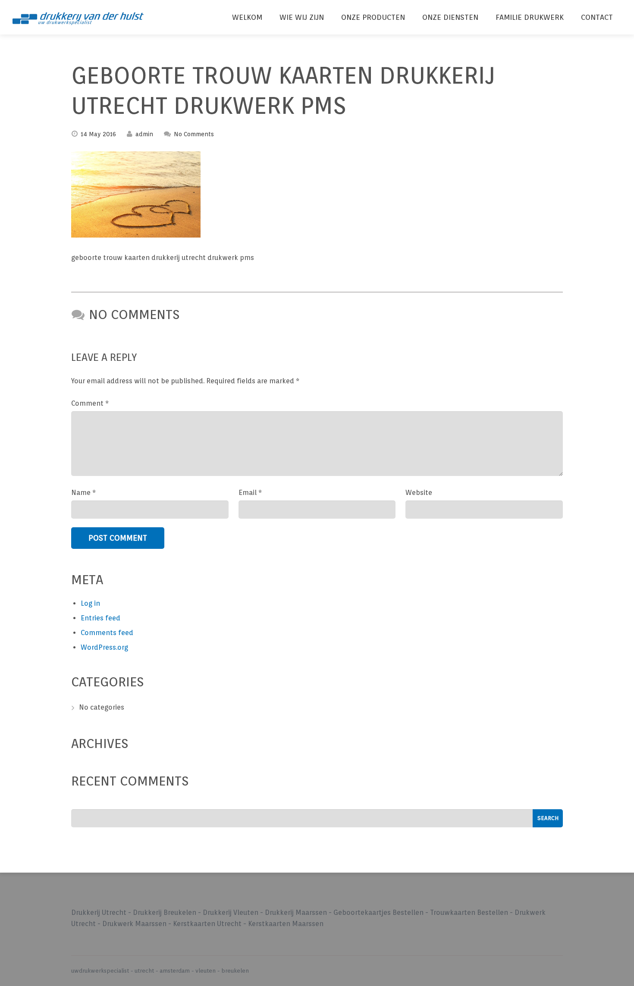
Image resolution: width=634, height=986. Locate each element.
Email (250, 492)
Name (83, 492)
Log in (90, 603)
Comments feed (107, 633)
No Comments (194, 134)
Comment (90, 403)
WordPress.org (104, 647)
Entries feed (100, 618)
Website (418, 492)
